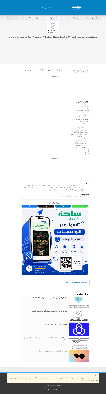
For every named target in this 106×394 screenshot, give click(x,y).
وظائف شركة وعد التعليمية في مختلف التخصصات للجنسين (49, 311)
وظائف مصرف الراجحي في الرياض (56, 324)
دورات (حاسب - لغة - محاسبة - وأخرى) (77, 282)
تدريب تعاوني (20, 18)
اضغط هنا (59, 196)
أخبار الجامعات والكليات (33, 18)
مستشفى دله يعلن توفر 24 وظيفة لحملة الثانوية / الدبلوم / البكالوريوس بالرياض (53, 36)
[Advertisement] (53, 51)
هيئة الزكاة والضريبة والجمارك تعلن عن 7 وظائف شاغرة (50, 298)
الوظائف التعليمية (48, 18)
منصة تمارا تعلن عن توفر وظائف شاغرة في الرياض (51, 351)
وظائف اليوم (95, 18)
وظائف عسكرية (71, 18)
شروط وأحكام (47, 387)
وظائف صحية (60, 18)
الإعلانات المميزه (83, 18)
